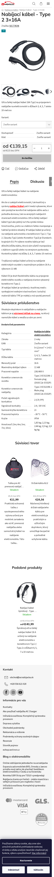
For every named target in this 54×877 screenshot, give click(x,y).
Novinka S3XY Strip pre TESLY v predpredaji (23, 775)
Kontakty (7, 707)
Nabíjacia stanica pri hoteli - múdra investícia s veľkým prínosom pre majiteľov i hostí (26, 780)
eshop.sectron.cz (11, 749)
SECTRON (14, 25)
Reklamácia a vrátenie (14, 732)
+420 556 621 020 (18, 684)
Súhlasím (38, 869)
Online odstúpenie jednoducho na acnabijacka (25, 763)
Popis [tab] (14, 181)
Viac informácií (39, 853)
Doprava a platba (11, 723)
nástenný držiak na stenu (27, 313)
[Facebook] (6, 692)
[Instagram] (13, 692)
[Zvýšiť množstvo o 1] (49, 148)
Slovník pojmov (10, 745)
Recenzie (7, 741)
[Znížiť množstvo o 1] (34, 148)
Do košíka (27, 158)
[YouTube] (20, 692)
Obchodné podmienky (13, 727)
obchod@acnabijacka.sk (21, 677)
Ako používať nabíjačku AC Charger (20, 711)
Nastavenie (26, 860)
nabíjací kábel (17, 206)
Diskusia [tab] (37, 181)
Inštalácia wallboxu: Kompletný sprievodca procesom (24, 786)
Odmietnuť (13, 869)
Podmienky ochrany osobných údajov (21, 736)
